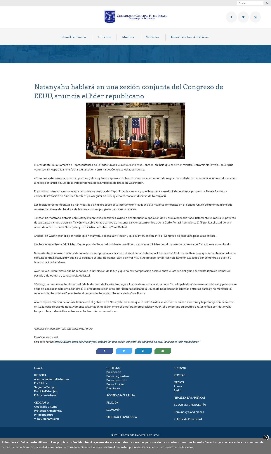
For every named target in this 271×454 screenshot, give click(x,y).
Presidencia (113, 372)
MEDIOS (179, 382)
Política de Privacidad (188, 419)
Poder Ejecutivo (116, 380)
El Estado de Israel (45, 395)
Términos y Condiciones (189, 412)
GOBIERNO (113, 368)
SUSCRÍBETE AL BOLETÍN (190, 404)
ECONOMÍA (113, 409)
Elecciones (113, 388)
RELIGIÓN (112, 402)
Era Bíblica (41, 383)
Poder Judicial (115, 384)
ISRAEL (38, 368)
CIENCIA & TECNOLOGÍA (121, 417)
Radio (177, 390)
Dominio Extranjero (46, 391)
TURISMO (180, 368)
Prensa (178, 386)
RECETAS (179, 375)
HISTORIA (40, 375)
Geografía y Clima (45, 406)
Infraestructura (43, 414)
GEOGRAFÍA (41, 402)
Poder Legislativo (117, 376)
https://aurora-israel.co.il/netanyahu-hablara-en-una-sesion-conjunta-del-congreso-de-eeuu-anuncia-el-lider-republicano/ (127, 341)
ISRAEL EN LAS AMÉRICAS (189, 397)
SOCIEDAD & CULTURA (120, 395)
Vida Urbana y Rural (46, 418)
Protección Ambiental (48, 410)
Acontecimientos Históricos (51, 379)
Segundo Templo (45, 387)
